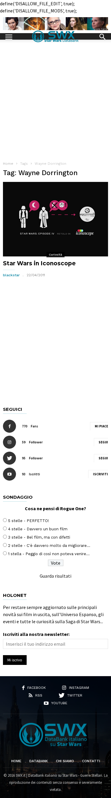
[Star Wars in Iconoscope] (55, 219)
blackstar (11, 275)
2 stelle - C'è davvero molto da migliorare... (49, 545)
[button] (102, 36)
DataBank (38, 761)
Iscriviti (100, 474)
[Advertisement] (55, 98)
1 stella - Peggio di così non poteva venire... (49, 554)
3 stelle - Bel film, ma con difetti (39, 537)
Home (16, 761)
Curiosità (55, 254)
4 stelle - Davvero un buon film (37, 529)
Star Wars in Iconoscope (39, 263)
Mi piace (101, 426)
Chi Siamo (65, 761)
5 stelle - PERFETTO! (28, 520)
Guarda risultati (55, 576)
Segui (103, 442)
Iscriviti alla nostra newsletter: (36, 634)
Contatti (91, 761)
